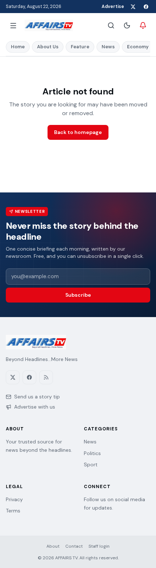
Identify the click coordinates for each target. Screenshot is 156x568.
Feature (80, 47)
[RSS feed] (46, 377)
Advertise (113, 6)
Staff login (99, 546)
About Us (47, 47)
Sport (91, 464)
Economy (138, 47)
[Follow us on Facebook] (145, 6)
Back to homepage (78, 132)
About (52, 546)
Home (18, 47)
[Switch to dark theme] (127, 25)
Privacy (14, 499)
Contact (74, 546)
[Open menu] (13, 25)
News (108, 47)
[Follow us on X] (132, 6)
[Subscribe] (143, 25)
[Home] (49, 25)
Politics (92, 453)
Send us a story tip (37, 396)
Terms (13, 510)
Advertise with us (34, 406)
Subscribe (78, 295)
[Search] (111, 25)
